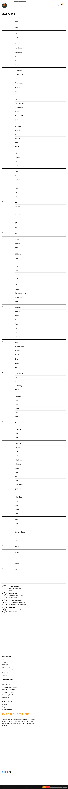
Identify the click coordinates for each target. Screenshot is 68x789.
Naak (16, 342)
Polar (16, 404)
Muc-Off (17, 336)
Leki (16, 285)
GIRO (16, 210)
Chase (17, 91)
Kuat (16, 278)
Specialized (19, 484)
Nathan (17, 351)
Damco (17, 130)
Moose (17, 324)
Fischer (17, 180)
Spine (17, 493)
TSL (16, 540)
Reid (16, 433)
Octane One (19, 373)
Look (16, 301)
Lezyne (17, 289)
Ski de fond (5, 672)
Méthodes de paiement (8, 690)
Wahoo (17, 559)
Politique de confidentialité (9, 687)
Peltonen (18, 400)
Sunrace (17, 509)
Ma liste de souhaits (7, 709)
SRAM (17, 501)
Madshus (18, 307)
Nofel (16, 359)
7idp (16, 27)
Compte (4, 707)
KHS (16, 258)
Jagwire (17, 239)
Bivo (16, 44)
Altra (16, 37)
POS (16, 412)
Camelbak (18, 70)
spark (16, 476)
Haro (16, 233)
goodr (17, 219)
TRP (16, 536)
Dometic (17, 138)
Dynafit (17, 147)
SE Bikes (18, 456)
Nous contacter (6, 684)
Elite (16, 153)
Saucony (18, 443)
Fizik (16, 188)
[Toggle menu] (64, 5)
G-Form (17, 202)
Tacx (16, 519)
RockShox (18, 437)
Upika (17, 546)
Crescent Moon (20, 116)
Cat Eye (17, 87)
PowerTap (18, 416)
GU (16, 227)
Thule (17, 524)
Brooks (17, 64)
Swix (16, 513)
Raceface (18, 429)
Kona (16, 270)
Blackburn (18, 48)
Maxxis (17, 320)
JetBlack (18, 243)
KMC (16, 262)
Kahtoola (18, 254)
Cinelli (17, 95)
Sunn (16, 505)
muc (16, 332)
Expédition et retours (8, 692)
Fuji (16, 196)
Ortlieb (17, 390)
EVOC (17, 165)
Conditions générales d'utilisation (11, 695)
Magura (17, 311)
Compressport (20, 103)
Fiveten (17, 184)
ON (16, 381)
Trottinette (5, 665)
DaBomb (18, 126)
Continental (19, 107)
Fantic (17, 171)
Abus (16, 33)
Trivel (16, 528)
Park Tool (18, 396)
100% (16, 21)
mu (16, 328)
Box (16, 56)
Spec (16, 480)
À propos (4, 682)
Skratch (17, 472)
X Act (16, 569)
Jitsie (16, 248)
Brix (16, 60)
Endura (17, 157)
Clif (16, 99)
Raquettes (5, 675)
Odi (16, 377)
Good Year (18, 215)
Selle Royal (18, 460)
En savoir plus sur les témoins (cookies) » (58, 787)
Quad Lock (18, 423)
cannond (18, 79)
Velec (17, 552)
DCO (16, 134)
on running (18, 386)
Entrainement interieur (8, 670)
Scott (16, 452)
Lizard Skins (19, 297)
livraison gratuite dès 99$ (20, 1)
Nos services (5, 697)
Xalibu (17, 573)
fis (15, 175)
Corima (17, 112)
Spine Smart (19, 497)
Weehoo (17, 563)
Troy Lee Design (20, 532)
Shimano (18, 464)
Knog (16, 266)
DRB (16, 142)
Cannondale (19, 83)
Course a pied (6, 667)
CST (16, 120)
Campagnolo (19, 75)
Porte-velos (5, 662)
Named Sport (19, 346)
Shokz (17, 468)
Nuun (16, 367)
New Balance (19, 355)
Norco (17, 363)
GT (16, 223)
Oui (44, 787)
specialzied (18, 489)
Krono (17, 274)
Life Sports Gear (20, 293)
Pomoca (17, 408)
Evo (16, 161)
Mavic (17, 316)
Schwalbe (18, 447)
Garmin (17, 206)
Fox (16, 192)
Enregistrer (5, 704)
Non (48, 787)
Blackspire (18, 52)
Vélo (3, 659)
